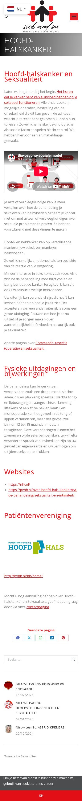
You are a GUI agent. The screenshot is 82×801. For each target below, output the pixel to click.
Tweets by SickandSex (20, 756)
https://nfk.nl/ (19, 484)
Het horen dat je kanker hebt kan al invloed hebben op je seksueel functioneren (40, 97)
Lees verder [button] (44, 783)
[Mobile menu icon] (74, 16)
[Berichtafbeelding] (8, 685)
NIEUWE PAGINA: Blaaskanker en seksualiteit (40, 686)
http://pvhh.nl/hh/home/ (23, 576)
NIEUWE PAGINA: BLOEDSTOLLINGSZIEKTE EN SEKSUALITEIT (37, 708)
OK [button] (41, 795)
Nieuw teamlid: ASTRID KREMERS (40, 727)
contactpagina (37, 607)
